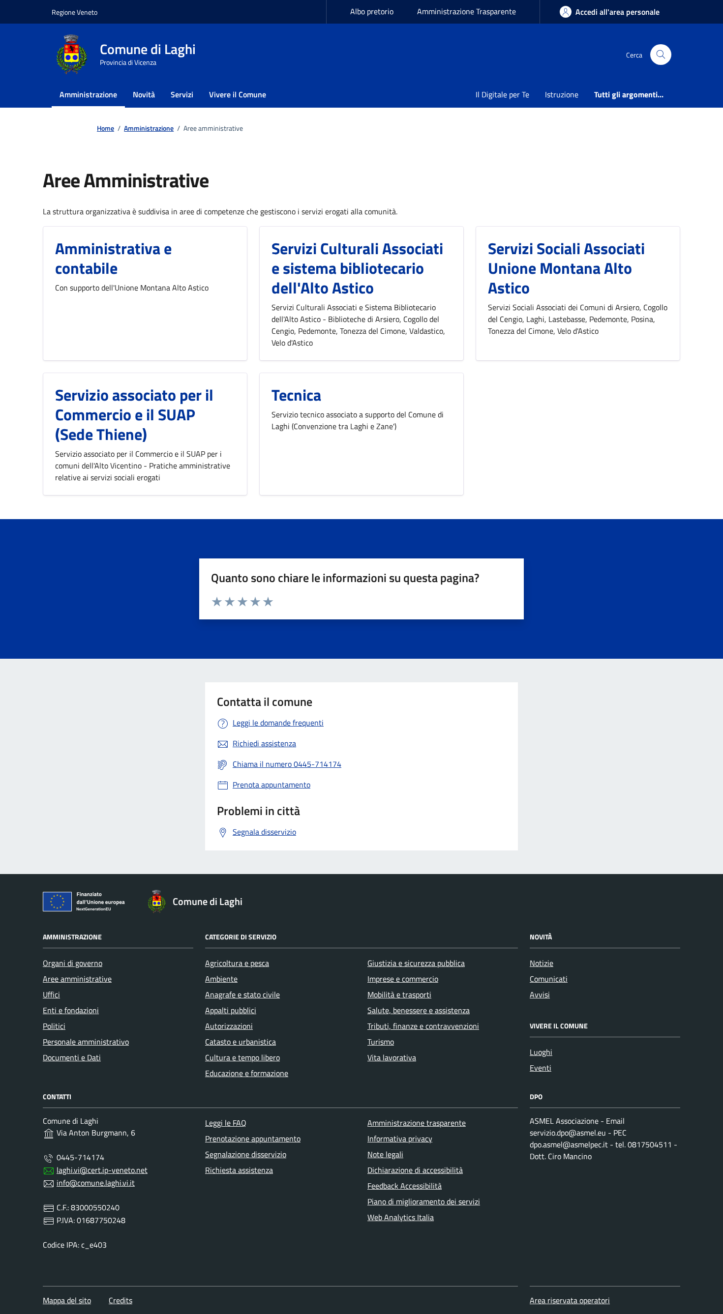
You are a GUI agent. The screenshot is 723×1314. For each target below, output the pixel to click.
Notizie (541, 963)
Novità (144, 94)
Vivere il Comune (237, 94)
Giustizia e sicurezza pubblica (416, 963)
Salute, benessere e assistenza (418, 1010)
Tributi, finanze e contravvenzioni (423, 1026)
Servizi (182, 94)
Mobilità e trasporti (399, 994)
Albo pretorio (371, 11)
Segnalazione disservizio (245, 1154)
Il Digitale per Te (502, 94)
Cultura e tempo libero (242, 1057)
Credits (120, 1300)
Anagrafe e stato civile (242, 994)
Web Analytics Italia (400, 1217)
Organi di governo (72, 963)
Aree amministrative (77, 979)
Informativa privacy (399, 1138)
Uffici (51, 994)
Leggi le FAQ (225, 1123)
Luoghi (541, 1052)
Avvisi (540, 994)
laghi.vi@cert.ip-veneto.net (102, 1170)
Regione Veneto (74, 12)
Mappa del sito (67, 1300)
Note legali (385, 1154)
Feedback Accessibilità (404, 1186)
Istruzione (561, 94)
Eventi (540, 1068)
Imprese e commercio (402, 979)
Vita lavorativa (391, 1057)
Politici (54, 1026)
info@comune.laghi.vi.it (96, 1183)
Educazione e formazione (246, 1073)
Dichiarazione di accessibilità (415, 1170)
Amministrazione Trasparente (466, 11)
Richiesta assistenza (239, 1170)
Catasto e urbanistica (240, 1042)
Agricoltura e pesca (237, 963)
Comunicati (549, 979)
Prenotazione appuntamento (253, 1138)
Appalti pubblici (230, 1010)
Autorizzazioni (229, 1026)
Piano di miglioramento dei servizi (423, 1201)
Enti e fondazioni (71, 1010)
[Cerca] (660, 54)
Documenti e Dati (72, 1057)
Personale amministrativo (86, 1042)
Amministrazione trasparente (416, 1123)
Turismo (380, 1042)
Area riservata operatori (570, 1300)
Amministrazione (88, 94)
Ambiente (221, 979)
